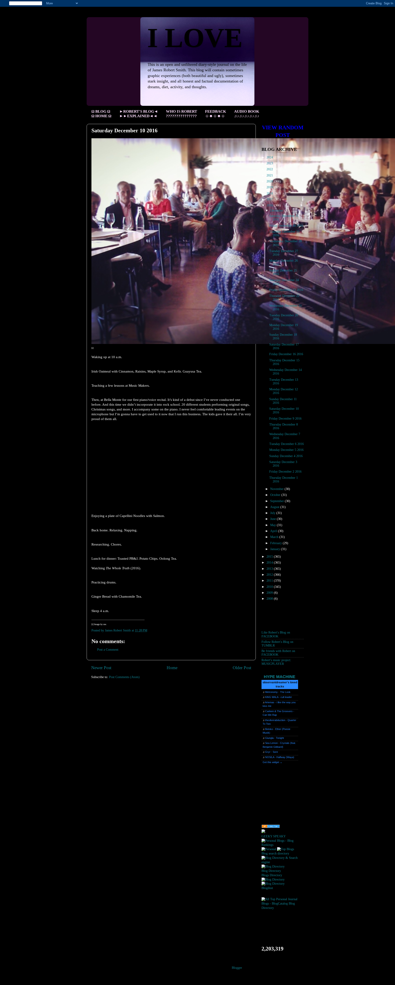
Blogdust (267, 888)
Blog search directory (275, 853)
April (274, 531)
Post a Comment (107, 649)
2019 (270, 187)
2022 (270, 169)
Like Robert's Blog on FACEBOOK (276, 634)
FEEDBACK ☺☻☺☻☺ (215, 113)
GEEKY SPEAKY (274, 836)
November (277, 489)
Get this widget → (272, 762)
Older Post (242, 667)
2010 (270, 586)
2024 (270, 157)
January (275, 549)
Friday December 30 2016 (286, 225)
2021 (270, 175)
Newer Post (101, 667)
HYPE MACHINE (279, 676)
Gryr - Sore (271, 752)
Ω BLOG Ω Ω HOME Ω (101, 113)
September (277, 501)
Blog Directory (271, 871)
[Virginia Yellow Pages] (271, 827)
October (275, 495)
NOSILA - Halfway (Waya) (279, 757)
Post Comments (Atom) (124, 677)
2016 (270, 205)
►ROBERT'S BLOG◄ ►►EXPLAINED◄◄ (138, 113)
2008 (270, 598)
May (273, 525)
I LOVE (195, 38)
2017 (270, 199)
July (273, 513)
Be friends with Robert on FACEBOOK (278, 652)
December (277, 210)
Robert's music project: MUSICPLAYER (276, 662)
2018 (270, 193)
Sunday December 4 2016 (286, 456)
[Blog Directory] (273, 866)
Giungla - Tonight (274, 738)
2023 (270, 163)
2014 (270, 562)
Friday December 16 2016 (286, 354)
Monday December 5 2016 (286, 450)
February (276, 543)
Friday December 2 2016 (285, 471)
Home (172, 667)
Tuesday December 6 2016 (286, 444)
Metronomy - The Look (278, 692)
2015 (270, 556)
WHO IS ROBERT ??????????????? (181, 113)
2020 (270, 181)
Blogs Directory (272, 875)
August (275, 507)
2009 (270, 592)
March (274, 537)
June (273, 519)
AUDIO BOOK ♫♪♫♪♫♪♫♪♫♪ (246, 113)
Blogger (237, 967)
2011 (270, 580)
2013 (270, 568)
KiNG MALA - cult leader (278, 697)
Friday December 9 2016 (285, 418)
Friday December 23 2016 (286, 290)
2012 (270, 574)
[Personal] (269, 849)
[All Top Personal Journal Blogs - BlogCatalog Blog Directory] (283, 908)
